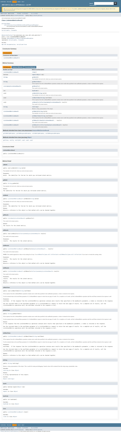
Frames (19, 13)
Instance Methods (18, 67)
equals (34, 74)
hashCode (34, 90)
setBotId (34, 93)
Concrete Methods (30, 67)
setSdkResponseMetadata (52, 133)
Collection (42, 102)
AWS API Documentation (8, 44)
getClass (5, 140)
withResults (35, 120)
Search (91, 3)
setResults (35, 102)
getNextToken (36, 81)
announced (8, 8)
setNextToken (36, 97)
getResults (35, 86)
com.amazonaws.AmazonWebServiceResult (15, 25)
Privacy (2, 431)
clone (33, 72)
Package (9, 1)
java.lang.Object (6, 23)
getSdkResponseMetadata (23, 133)
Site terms (7, 431)
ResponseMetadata (33, 25)
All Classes (34, 13)
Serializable (6, 30)
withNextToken (36, 116)
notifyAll (18, 140)
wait (23, 140)
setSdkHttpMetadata (38, 133)
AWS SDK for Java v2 (65, 8)
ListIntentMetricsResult (11, 58)
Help (23, 1)
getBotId (34, 77)
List (4, 86)
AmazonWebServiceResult (14, 38)
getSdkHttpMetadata (9, 133)
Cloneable (14, 30)
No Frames (25, 13)
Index (19, 1)
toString (34, 106)
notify (12, 140)
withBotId (35, 111)
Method (21, 15)
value (10, 35)
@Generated (5, 35)
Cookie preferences (14, 431)
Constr (16, 15)
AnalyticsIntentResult (14, 86)
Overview (3, 1)
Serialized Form (22, 44)
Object (39, 74)
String (5, 77)
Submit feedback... (93, 5)
